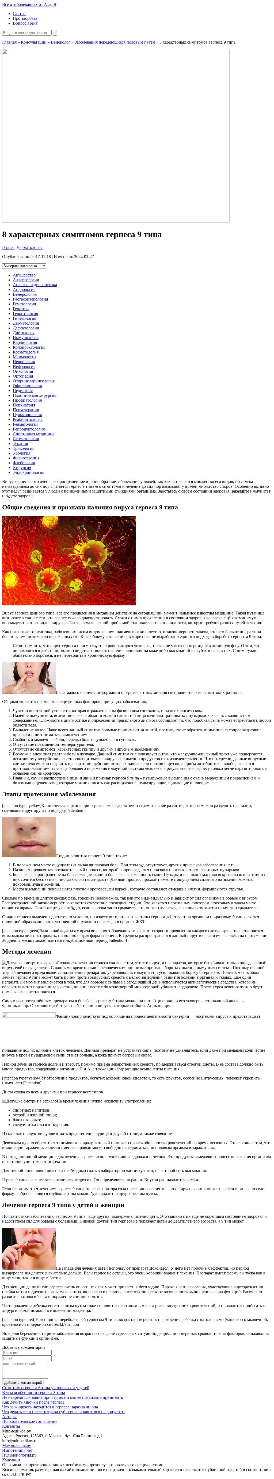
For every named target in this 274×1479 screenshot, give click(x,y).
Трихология (23, 448)
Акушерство (24, 275)
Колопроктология (29, 347)
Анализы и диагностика (35, 284)
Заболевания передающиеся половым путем (115, 42)
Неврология (24, 361)
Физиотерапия (26, 458)
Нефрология (24, 366)
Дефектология (26, 328)
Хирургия (22, 467)
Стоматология (26, 438)
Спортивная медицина (33, 434)
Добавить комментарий (23, 1383)
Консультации (34, 42)
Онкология (23, 371)
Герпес (8, 247)
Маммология (24, 357)
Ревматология (25, 424)
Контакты (11, 1426)
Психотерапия (26, 410)
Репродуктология (29, 429)
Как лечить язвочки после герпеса (33, 1402)
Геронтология (25, 313)
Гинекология (24, 318)
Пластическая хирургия (34, 395)
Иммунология (26, 337)
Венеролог (60, 42)
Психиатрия (24, 405)
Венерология (25, 294)
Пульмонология (27, 414)
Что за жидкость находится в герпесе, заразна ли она (50, 1407)
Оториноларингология (34, 381)
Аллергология (26, 280)
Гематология (24, 304)
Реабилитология (28, 419)
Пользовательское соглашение (29, 1421)
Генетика (21, 308)
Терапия (20, 443)
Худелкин (11, 1460)
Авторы (9, 1416)
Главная (9, 42)
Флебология (24, 462)
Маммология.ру (16, 1445)
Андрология (24, 289)
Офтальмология (27, 385)
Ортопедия (23, 376)
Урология (21, 453)
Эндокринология (28, 472)
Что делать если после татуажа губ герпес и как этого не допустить (63, 1411)
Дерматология (30, 247)
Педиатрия (23, 390)
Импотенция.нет (17, 1450)
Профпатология (27, 400)
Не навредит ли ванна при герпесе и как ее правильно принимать (62, 1397)
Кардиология (25, 342)
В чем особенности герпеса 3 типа (33, 1392)
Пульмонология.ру (19, 1455)
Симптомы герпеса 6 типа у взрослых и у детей (45, 1387)
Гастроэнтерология (30, 299)
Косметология (26, 352)
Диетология (24, 333)
